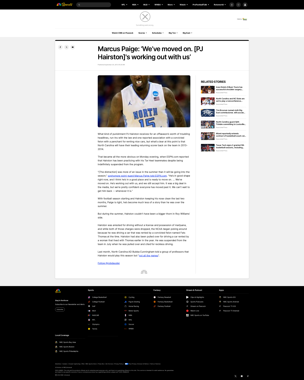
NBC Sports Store (91, 364)
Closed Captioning (74, 364)
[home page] (65, 4)
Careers (64, 364)
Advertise (58, 364)
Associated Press (221, 92)
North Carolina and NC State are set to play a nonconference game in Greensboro (230, 99)
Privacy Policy (118, 364)
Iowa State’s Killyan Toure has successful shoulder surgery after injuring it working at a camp (231, 88)
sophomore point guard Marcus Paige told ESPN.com (137, 175)
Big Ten (172, 33)
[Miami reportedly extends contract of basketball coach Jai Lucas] (208, 136)
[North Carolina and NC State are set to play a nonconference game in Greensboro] (208, 101)
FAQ (83, 364)
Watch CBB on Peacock (122, 33)
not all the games (148, 255)
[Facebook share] (60, 47)
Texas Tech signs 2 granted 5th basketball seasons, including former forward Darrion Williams (230, 146)
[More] (231, 4)
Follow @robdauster (109, 263)
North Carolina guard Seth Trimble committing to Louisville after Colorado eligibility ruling (230, 123)
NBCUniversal (67, 367)
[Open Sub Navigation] (127, 4)
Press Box (101, 364)
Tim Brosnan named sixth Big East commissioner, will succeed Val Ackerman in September (230, 111)
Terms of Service (155, 364)
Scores (141, 33)
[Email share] (72, 47)
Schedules (157, 33)
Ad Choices (109, 364)
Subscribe (60, 309)
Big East (186, 33)
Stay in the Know (61, 300)
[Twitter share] (66, 47)
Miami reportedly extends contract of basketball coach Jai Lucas (230, 134)
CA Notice (145, 364)
